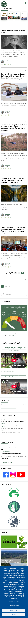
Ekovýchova (11, 14)
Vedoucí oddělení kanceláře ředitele (8, 408)
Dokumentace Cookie (14, 601)
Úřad (17, 14)
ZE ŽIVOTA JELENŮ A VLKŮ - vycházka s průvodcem (12, 428)
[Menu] (25, 3)
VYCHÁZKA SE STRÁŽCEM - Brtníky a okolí (10, 432)
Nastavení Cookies (13, 605)
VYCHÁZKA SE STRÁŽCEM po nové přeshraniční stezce (13, 425)
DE (9, 286)
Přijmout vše (13, 614)
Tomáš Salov (7, 60)
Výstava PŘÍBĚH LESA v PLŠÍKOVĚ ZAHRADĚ (11, 453)
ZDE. (14, 335)
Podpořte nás (24, 14)
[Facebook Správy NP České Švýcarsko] (6, 477)
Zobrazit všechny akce (6, 436)
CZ (2, 286)
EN (6, 286)
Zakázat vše (13, 610)
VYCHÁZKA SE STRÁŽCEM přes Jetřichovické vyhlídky (12, 421)
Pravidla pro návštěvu (4, 14)
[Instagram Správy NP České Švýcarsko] (13, 477)
